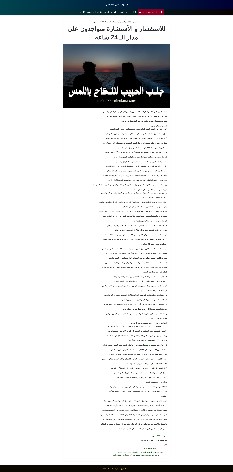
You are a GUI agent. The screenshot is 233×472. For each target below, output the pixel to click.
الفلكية (148, 359)
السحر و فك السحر (127, 12)
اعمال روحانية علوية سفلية (150, 12)
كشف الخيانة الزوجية (155, 363)
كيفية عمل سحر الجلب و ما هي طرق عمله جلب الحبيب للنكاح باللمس (140, 452)
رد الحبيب (147, 345)
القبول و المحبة (93, 12)
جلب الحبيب (109, 12)
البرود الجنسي (157, 382)
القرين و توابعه (77, 12)
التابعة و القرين (143, 377)
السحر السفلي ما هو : (150, 448)
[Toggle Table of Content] (165, 445)
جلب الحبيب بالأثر (158, 249)
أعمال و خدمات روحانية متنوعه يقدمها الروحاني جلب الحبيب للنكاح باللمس (136, 455)
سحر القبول (153, 373)
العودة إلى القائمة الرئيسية (158, 436)
